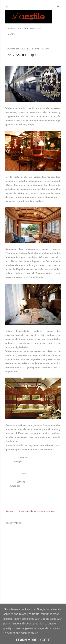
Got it (45, 640)
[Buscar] (59, 5)
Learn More (26, 640)
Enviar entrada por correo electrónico (36, 511)
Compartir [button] (10, 511)
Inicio (11, 34)
